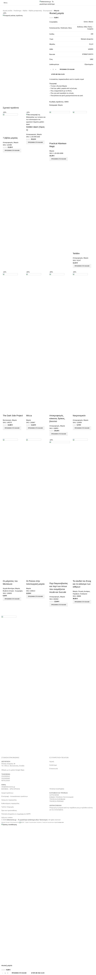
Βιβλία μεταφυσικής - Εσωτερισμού (41, 10)
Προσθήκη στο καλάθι (67, 69)
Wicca (29, 415)
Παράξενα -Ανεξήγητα (80, 594)
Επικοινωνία (53, 768)
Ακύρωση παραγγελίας (9, 800)
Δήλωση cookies (7, 817)
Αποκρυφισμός (8, 142)
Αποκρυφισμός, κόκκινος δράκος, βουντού (57, 418)
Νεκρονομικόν (79, 415)
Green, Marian (88, 22)
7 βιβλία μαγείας (10, 138)
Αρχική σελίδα (8, 10)
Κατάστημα (18, 10)
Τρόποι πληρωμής (7, 807)
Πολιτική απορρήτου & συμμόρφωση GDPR (16, 814)
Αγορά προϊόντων (7, 793)
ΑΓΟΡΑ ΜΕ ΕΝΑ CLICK (58, 74)
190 (92, 34)
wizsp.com (61, 822)
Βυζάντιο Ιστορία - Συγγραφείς (13, 591)
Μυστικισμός (7, 420)
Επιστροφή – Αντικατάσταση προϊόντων (14, 796)
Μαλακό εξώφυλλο (87, 39)
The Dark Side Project (13, 415)
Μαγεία (56, 10)
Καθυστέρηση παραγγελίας (10, 803)
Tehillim (76, 253)
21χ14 (91, 44)
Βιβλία (25, 10)
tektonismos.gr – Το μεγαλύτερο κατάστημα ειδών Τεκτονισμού (27, 820)
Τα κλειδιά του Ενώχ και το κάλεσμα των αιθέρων (82, 584)
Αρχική (51, 761)
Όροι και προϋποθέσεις (9, 810)
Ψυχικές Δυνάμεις (84, 591)
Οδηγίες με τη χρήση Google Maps (12, 770)
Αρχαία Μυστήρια (8, 588)
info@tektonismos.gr (8, 787)
